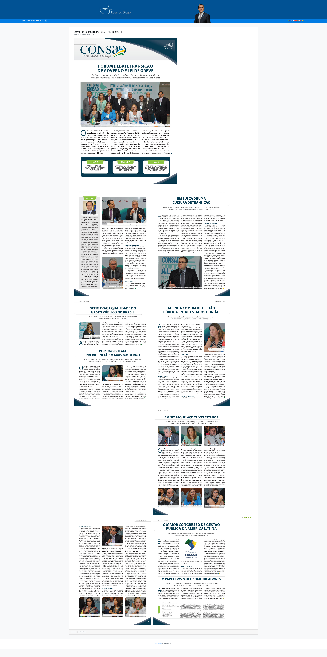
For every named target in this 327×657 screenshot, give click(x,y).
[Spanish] (303, 21)
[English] (291, 21)
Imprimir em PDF (247, 517)
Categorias (39, 21)
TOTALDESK (158, 643)
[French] (294, 21)
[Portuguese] (289, 21)
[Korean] (300, 21)
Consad (73, 632)
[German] (296, 21)
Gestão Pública (81, 632)
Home (23, 21)
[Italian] (298, 21)
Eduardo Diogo (30, 21)
